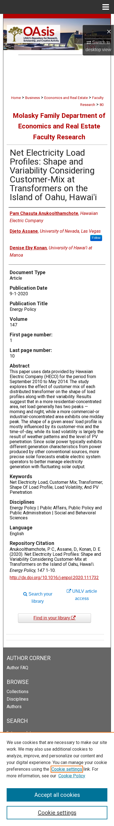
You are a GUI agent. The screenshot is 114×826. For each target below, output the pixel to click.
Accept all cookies (57, 795)
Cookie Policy (71, 775)
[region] (57, 779)
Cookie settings (66, 769)
